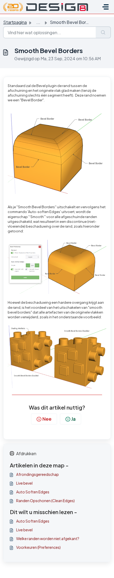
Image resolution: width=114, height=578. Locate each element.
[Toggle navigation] (105, 7)
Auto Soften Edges (32, 491)
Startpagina (15, 22)
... (38, 22)
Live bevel (24, 483)
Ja (73, 419)
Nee (46, 419)
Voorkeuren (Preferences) (38, 547)
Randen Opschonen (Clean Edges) (45, 500)
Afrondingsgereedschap (37, 474)
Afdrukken (26, 453)
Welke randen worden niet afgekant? (47, 538)
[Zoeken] (103, 32)
